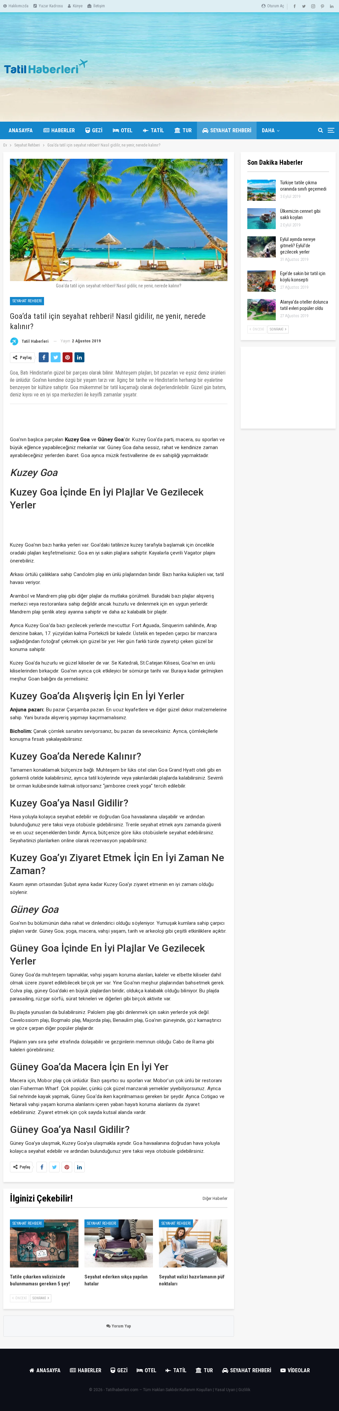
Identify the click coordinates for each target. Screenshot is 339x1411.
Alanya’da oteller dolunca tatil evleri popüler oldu (304, 305)
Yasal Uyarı (225, 1389)
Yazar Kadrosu (51, 6)
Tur (187, 130)
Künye (77, 6)
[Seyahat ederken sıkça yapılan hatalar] (118, 1243)
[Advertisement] (226, 67)
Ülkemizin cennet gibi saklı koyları (300, 214)
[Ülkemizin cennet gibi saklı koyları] (261, 218)
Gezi (97, 130)
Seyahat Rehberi (230, 130)
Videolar (299, 1370)
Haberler (63, 130)
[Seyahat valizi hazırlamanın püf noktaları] (193, 1243)
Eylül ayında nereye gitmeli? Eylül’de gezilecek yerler (297, 245)
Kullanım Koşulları (195, 1389)
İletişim (99, 6)
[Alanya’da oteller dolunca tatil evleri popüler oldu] (261, 309)
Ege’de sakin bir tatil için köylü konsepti (302, 276)
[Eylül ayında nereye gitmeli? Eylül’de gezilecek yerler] (261, 247)
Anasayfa (21, 130)
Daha (268, 130)
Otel (126, 130)
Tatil (157, 130)
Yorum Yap (121, 1325)
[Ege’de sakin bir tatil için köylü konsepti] (261, 281)
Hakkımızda (18, 6)
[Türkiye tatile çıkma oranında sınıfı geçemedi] (261, 190)
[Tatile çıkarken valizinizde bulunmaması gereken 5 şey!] (44, 1243)
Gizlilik (244, 1389)
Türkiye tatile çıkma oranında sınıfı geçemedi (303, 186)
